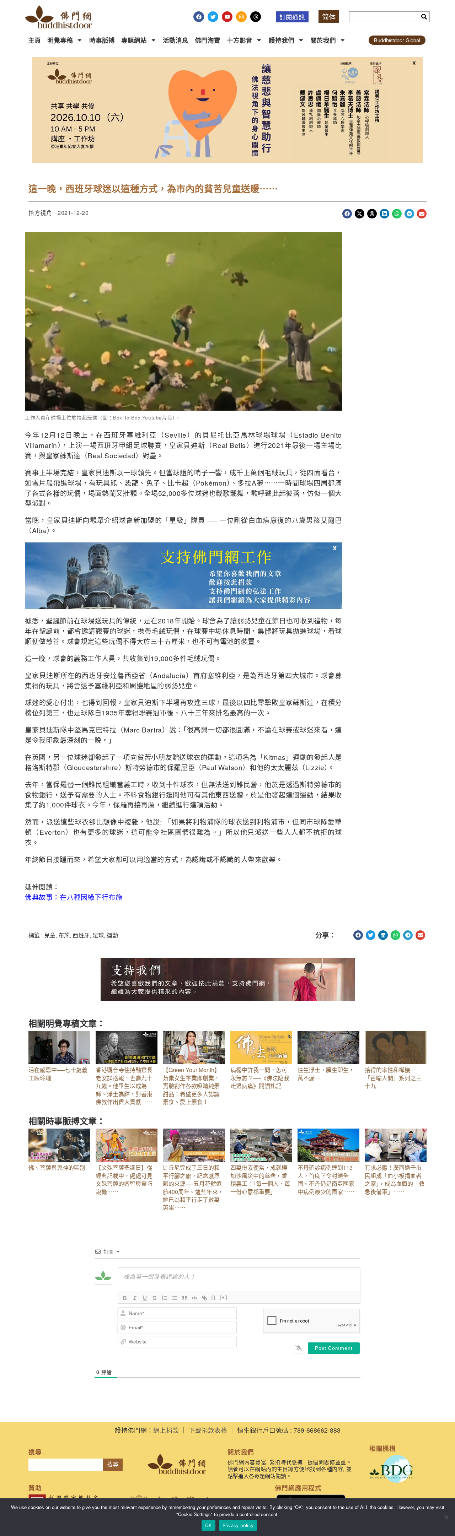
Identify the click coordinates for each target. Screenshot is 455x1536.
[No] (446, 1517)
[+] (224, 1297)
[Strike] (155, 1298)
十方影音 (239, 40)
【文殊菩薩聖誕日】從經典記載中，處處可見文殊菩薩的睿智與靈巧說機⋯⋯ (124, 1179)
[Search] (424, 17)
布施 (64, 935)
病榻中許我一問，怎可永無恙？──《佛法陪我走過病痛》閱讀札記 (259, 1078)
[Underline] (145, 1298)
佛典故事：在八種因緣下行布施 (73, 897)
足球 (98, 935)
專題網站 (134, 40)
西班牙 (81, 935)
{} (213, 1297)
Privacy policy (238, 1525)
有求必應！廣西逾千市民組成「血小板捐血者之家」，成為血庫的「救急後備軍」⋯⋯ (394, 1179)
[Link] (204, 1298)
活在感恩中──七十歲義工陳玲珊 (57, 1074)
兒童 (49, 935)
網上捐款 (166, 1430)
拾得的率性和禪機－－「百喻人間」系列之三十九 (393, 1078)
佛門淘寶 (207, 40)
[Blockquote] (184, 1298)
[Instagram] (241, 16)
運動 (112, 935)
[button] (347, 213)
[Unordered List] (175, 1298)
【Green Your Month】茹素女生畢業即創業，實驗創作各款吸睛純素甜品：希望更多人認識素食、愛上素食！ (191, 1086)
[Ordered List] (165, 1298)
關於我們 (323, 40)
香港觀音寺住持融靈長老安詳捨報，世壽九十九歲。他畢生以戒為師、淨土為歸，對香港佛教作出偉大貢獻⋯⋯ (124, 1086)
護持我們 (281, 40)
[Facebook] (198, 16)
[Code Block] (194, 1298)
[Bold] (125, 1298)
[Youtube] (227, 16)
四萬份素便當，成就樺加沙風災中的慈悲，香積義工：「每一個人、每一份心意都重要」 (260, 1179)
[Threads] (255, 16)
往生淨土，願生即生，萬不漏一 (326, 1074)
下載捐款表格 (208, 1430)
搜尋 (112, 1464)
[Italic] (135, 1298)
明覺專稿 (60, 40)
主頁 (34, 40)
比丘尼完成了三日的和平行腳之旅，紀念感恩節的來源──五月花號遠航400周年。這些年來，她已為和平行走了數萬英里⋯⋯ (193, 1187)
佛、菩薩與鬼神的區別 (56, 1167)
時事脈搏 (102, 40)
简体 (329, 16)
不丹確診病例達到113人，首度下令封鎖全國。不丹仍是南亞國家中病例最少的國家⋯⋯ (326, 1179)
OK (208, 1525)
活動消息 (175, 40)
